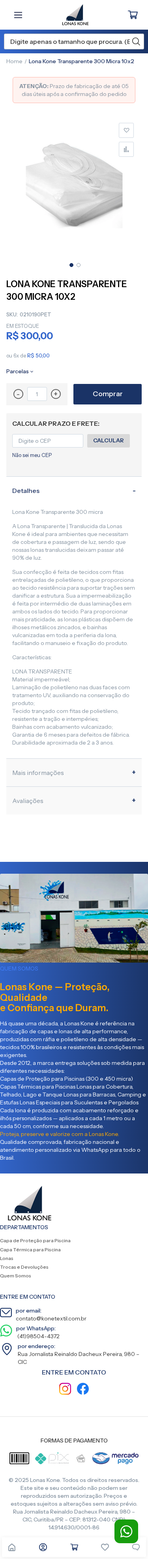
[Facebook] (83, 1390)
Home (14, 61)
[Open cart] (74, 1547)
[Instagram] (65, 1390)
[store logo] (71, 15)
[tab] (74, 490)
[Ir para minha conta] (43, 1547)
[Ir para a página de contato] (136, 1547)
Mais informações (38, 773)
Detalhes (25, 491)
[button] (70, 264)
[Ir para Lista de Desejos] (105, 1547)
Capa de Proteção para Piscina (35, 1240)
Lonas (6, 1258)
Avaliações (27, 801)
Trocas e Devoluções (24, 1267)
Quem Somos (15, 1276)
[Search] (136, 41)
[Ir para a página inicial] (12, 1547)
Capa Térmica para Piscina (30, 1249)
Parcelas (17, 371)
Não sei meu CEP (32, 455)
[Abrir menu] (20, 15)
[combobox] (74, 41)
